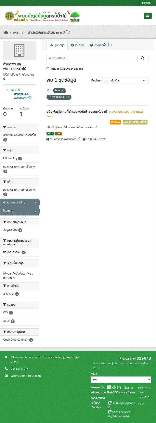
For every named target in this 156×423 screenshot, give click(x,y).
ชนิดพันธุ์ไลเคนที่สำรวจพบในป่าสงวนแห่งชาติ (77, 111)
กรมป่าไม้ (15, 90)
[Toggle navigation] (148, 16)
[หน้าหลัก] (6, 32)
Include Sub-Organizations (66, 69)
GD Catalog (115, 122)
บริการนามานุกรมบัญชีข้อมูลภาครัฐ (120, 414)
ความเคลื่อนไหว (103, 45)
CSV (59, 133)
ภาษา (94, 374)
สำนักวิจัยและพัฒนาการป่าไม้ (49, 32)
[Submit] (142, 58)
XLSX (50, 133)
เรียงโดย (96, 81)
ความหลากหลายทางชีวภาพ (135, 122)
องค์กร (18, 32)
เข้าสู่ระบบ (147, 3)
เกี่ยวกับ (79, 45)
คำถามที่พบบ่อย (102, 363)
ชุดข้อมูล (59, 45)
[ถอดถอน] (63, 90)
